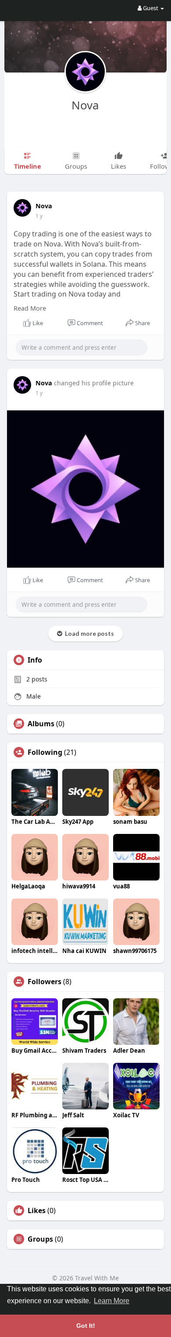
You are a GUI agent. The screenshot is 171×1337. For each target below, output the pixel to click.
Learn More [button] (111, 1300)
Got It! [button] (85, 1325)
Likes (37, 1210)
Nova (85, 105)
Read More (30, 308)
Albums (41, 723)
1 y (39, 216)
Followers (44, 981)
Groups (40, 1239)
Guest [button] (151, 8)
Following (45, 752)
